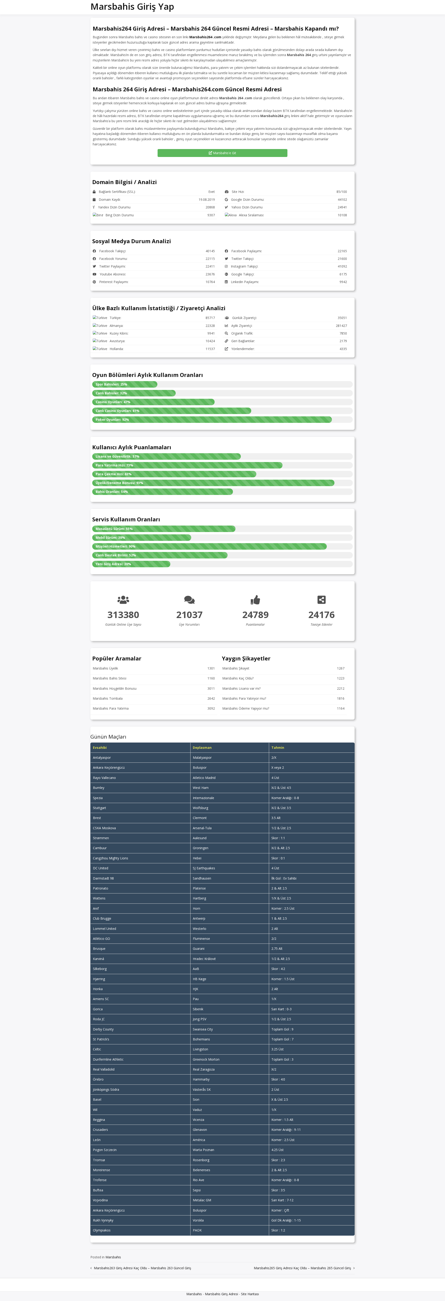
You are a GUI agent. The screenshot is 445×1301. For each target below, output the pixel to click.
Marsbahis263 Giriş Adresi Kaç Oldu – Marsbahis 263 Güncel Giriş (142, 1268)
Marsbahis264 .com (205, 37)
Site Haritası (250, 1294)
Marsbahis (113, 1257)
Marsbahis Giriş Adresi (221, 1294)
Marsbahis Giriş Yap (132, 6)
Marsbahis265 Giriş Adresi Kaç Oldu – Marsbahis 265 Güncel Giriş (302, 1268)
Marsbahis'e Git (224, 153)
